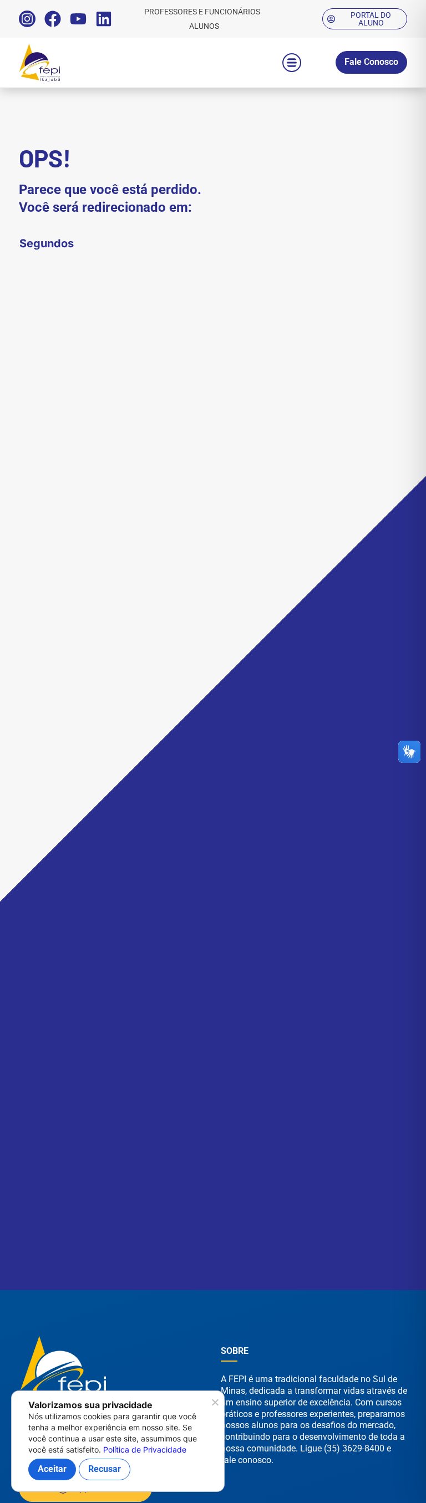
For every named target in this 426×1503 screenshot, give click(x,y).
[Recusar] (214, 1405)
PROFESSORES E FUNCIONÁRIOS (202, 11)
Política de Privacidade (144, 1449)
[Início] (63, 62)
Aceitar (52, 1469)
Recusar (104, 1469)
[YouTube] (78, 19)
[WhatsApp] (387, 1480)
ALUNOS (204, 26)
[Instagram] (27, 19)
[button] (291, 62)
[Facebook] (52, 19)
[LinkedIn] (103, 19)
